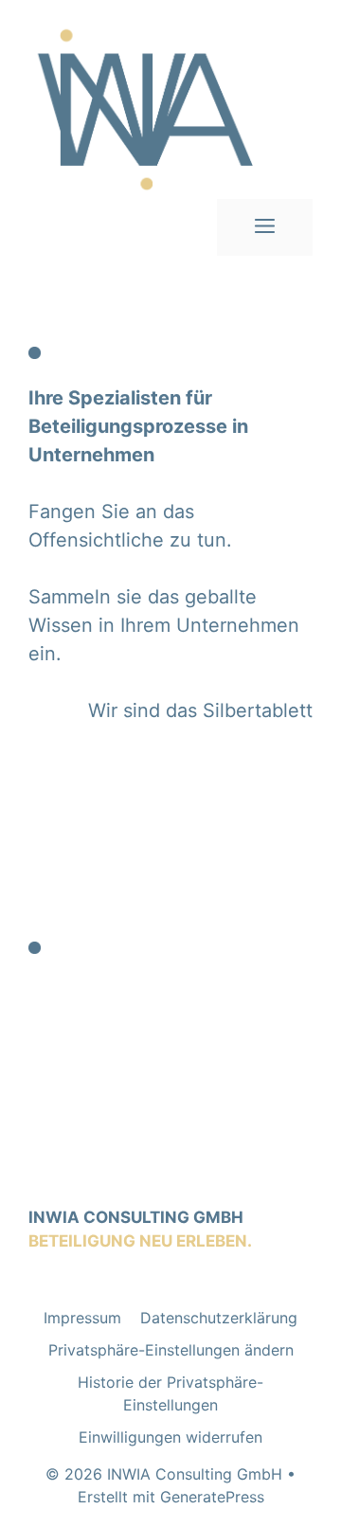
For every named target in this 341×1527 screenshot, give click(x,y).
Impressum (82, 1317)
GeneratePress (212, 1496)
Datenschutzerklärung (218, 1317)
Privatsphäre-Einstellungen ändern (171, 1349)
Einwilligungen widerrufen (170, 1437)
